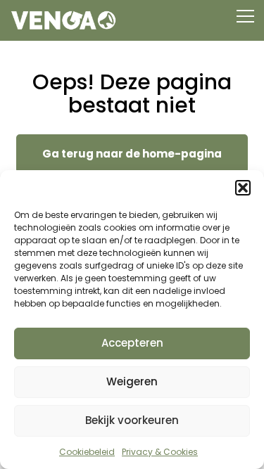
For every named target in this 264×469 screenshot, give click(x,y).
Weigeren (132, 381)
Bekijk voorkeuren (132, 420)
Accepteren (132, 342)
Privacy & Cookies (160, 452)
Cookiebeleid (87, 452)
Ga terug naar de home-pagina (132, 153)
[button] (243, 188)
